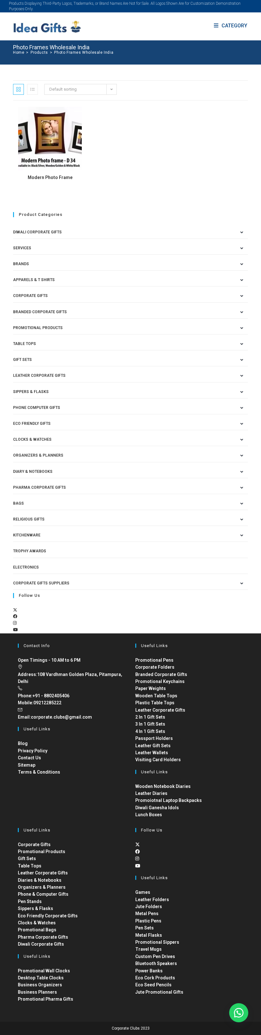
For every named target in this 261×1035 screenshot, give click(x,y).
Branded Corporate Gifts (161, 674)
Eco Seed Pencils (153, 984)
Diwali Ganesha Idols (157, 807)
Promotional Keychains (160, 681)
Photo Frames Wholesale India (83, 52)
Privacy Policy (32, 750)
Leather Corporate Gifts (39, 375)
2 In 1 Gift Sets (150, 717)
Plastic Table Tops (154, 702)
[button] (238, 1012)
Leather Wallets (151, 752)
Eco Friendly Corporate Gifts (48, 915)
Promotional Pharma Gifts (45, 999)
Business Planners (37, 992)
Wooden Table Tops (156, 695)
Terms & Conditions (39, 772)
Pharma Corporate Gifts (39, 487)
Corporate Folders (154, 667)
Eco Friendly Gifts (32, 423)
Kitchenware (26, 535)
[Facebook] (15, 616)
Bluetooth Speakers (156, 963)
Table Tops (24, 344)
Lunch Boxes (148, 814)
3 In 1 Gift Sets (150, 724)
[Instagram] (15, 623)
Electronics (26, 567)
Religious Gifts (29, 519)
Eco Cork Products (155, 977)
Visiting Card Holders (158, 759)
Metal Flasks (148, 935)
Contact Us (29, 757)
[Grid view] (18, 89)
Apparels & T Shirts (34, 280)
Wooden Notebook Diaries (163, 786)
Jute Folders (148, 906)
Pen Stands (30, 901)
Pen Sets (144, 927)
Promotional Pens (154, 660)
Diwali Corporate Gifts (37, 232)
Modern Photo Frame (50, 177)
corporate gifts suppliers (41, 583)
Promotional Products (38, 328)
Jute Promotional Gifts (159, 992)
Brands (21, 264)
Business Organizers (40, 984)
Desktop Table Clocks (41, 977)
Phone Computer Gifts (36, 407)
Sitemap (26, 765)
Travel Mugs (148, 949)
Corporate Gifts (30, 295)
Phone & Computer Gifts (43, 894)
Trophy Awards (29, 551)
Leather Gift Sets (153, 745)
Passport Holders (154, 738)
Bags (18, 503)
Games (142, 892)
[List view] (32, 89)
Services (22, 248)
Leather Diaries (151, 793)
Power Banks (149, 970)
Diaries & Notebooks (39, 880)
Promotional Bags (37, 929)
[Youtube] (15, 629)
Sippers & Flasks (31, 392)
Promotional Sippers (157, 942)
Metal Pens (147, 913)
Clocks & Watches (32, 439)
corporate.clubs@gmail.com (61, 717)
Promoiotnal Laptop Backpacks (168, 800)
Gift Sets (22, 359)
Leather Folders (152, 899)
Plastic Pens (148, 920)
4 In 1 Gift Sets (150, 731)
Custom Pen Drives (155, 956)
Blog (23, 743)
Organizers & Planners (38, 455)
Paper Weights (150, 688)
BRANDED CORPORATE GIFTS (40, 312)
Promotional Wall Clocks (44, 970)
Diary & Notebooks (33, 471)
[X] (15, 610)
